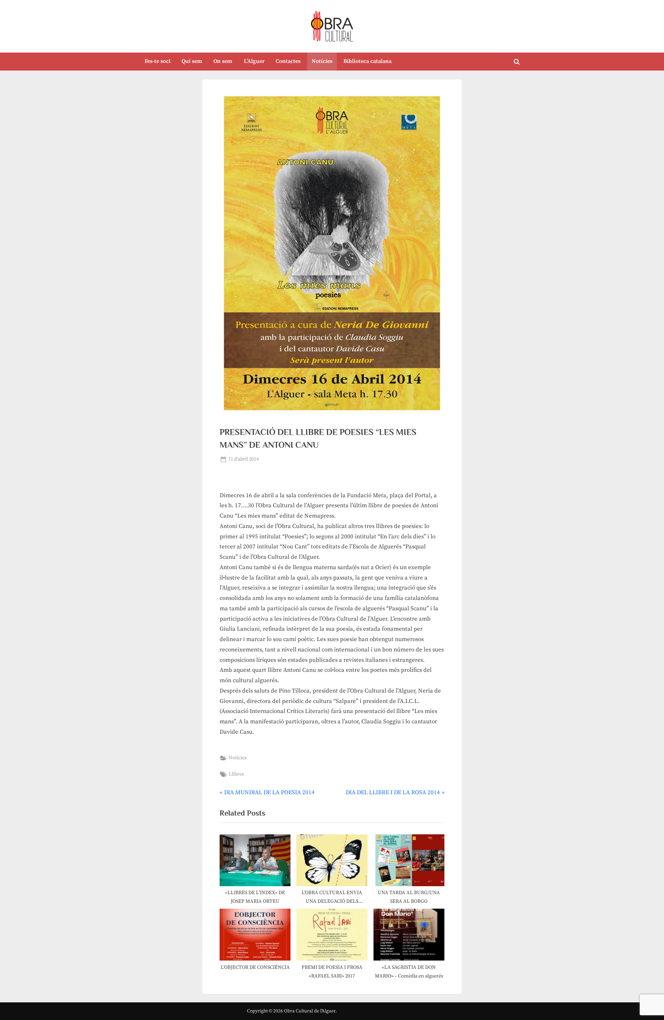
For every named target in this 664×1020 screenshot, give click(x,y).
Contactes (288, 61)
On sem (222, 61)
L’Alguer (254, 61)
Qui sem (192, 61)
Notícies (322, 61)
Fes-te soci (157, 61)
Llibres (236, 774)
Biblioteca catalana (367, 61)
